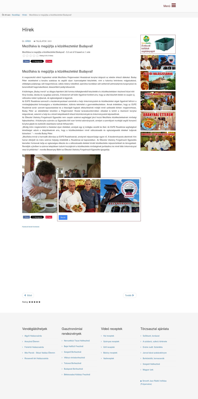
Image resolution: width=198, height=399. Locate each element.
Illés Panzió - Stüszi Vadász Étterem (39, 352)
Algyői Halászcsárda (33, 335)
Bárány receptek (110, 352)
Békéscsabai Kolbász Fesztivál (76, 374)
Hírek (24, 14)
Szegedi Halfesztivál (151, 364)
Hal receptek (108, 335)
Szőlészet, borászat (150, 335)
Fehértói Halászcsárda (34, 347)
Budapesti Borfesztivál (73, 368)
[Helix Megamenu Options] (170, 6)
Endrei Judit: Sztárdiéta (152, 347)
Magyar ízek (147, 369)
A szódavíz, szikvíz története (154, 341)
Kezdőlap (16, 14)
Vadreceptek (108, 358)
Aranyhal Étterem (31, 341)
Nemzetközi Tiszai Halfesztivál (76, 340)
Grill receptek (109, 347)
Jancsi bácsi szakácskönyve (154, 352)
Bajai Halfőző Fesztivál (73, 346)
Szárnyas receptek (111, 341)
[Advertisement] (79, 262)
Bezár (63, 217)
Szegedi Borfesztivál (72, 352)
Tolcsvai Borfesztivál (72, 363)
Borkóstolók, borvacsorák (153, 358)
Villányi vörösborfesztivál (74, 357)
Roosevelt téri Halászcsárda (36, 358)
